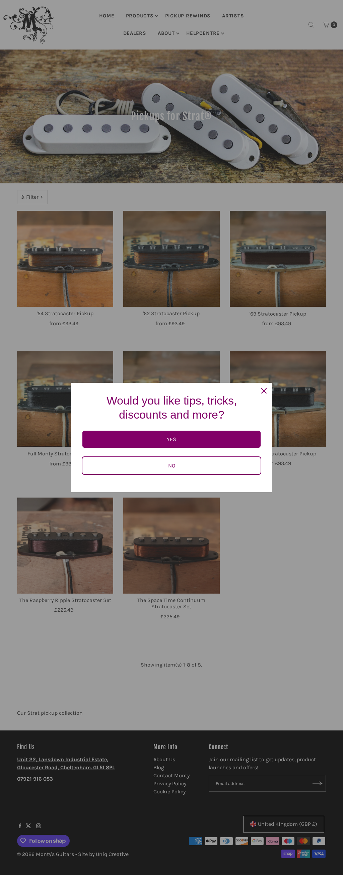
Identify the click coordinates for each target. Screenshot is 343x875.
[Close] (264, 391)
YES (171, 439)
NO (171, 465)
